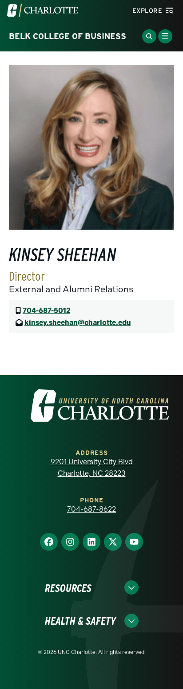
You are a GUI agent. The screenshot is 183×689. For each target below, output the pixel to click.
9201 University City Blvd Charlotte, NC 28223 (92, 468)
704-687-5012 (46, 310)
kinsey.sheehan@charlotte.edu (77, 322)
